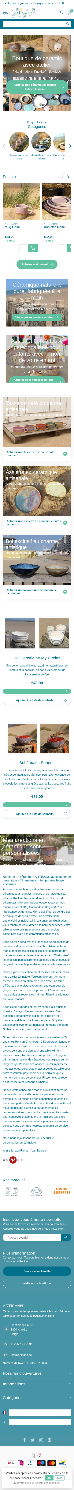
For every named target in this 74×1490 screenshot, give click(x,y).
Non (59, 1478)
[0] (69, 12)
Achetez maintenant (34, 264)
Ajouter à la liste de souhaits (35, 700)
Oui (49, 1478)
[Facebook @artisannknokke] (4, 1160)
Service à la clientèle (37, 1271)
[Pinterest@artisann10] (13, 1159)
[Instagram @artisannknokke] (7, 1160)
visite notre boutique (37, 1283)
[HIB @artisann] (18, 1160)
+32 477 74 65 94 (21, 1344)
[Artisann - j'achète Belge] (21, 1160)
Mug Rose (12, 227)
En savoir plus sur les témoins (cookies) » (37, 1482)
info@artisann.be (21, 1354)
